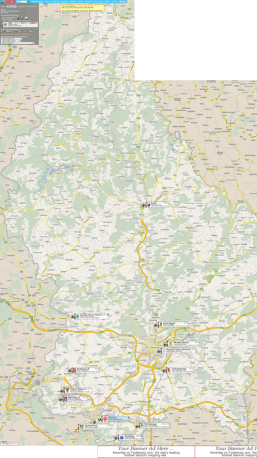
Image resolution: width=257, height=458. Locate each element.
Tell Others (88, 1)
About (107, 1)
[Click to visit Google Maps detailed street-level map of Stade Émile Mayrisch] (102, 419)
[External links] (116, 1)
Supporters (64, 1)
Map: (8, 1)
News (101, 1)
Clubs (47, 1)
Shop (95, 1)
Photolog (73, 1)
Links (114, 1)
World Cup (55, 1)
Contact (80, 1)
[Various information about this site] (109, 1)
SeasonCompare (37, 1)
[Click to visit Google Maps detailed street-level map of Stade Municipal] (118, 437)
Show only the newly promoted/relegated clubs (16, 34)
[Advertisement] (183, 74)
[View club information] (49, 1)
